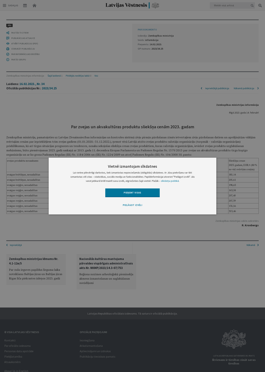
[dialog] (132, 186)
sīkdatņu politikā (170, 180)
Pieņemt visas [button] (132, 192)
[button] (132, 205)
